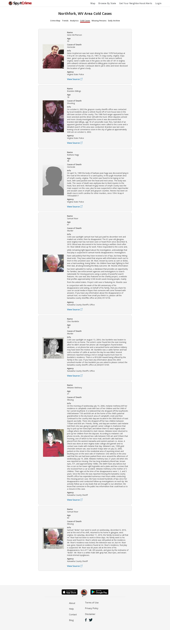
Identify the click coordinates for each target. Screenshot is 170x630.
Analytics (74, 20)
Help (71, 608)
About (72, 603)
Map (92, 3)
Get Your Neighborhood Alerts (135, 3)
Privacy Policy (91, 608)
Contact (73, 614)
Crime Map (55, 20)
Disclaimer (90, 614)
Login (158, 3)
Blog (71, 620)
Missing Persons (99, 20)
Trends (65, 20)
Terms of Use (92, 602)
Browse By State (107, 3)
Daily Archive (114, 20)
